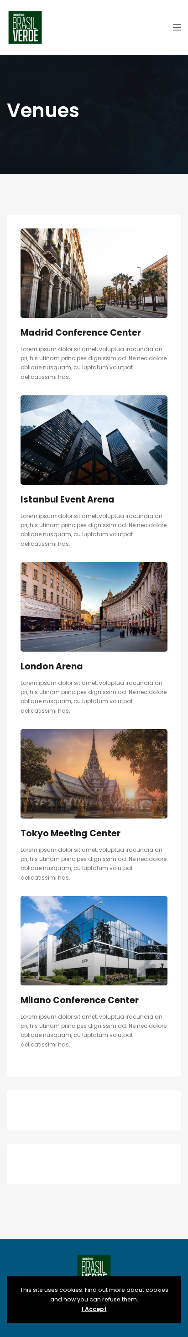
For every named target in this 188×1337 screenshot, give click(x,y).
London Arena (52, 666)
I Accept (94, 1309)
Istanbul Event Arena (68, 499)
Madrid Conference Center (81, 332)
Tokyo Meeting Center (70, 833)
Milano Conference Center (80, 1000)
